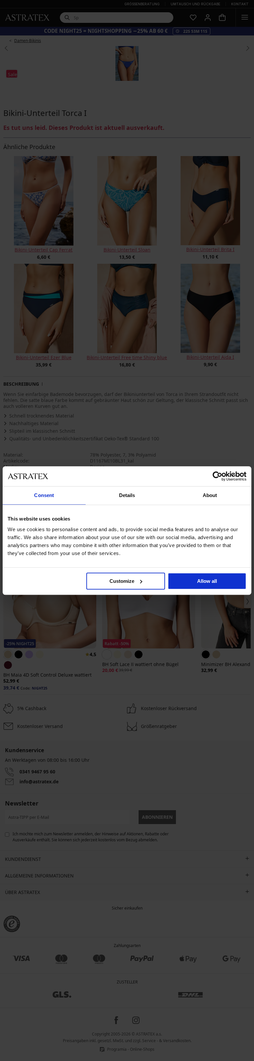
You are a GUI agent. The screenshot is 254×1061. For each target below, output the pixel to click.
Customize (121, 581)
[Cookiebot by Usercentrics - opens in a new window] (217, 476)
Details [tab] (127, 495)
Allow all (207, 581)
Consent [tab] (44, 495)
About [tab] (210, 495)
